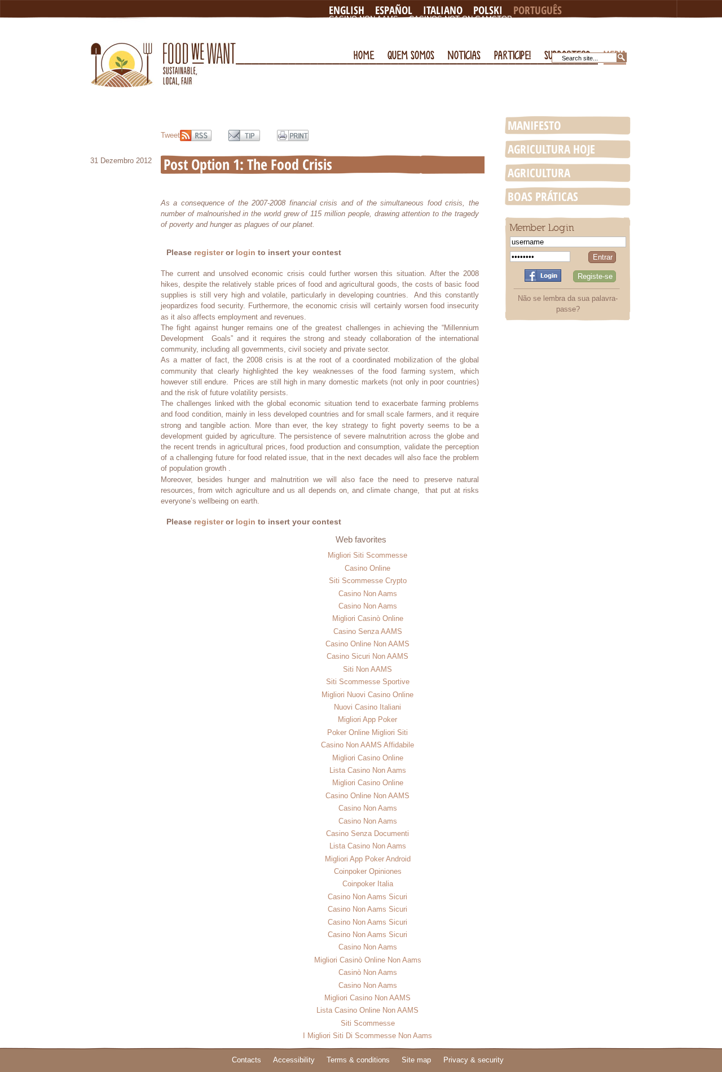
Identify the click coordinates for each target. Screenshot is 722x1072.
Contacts (246, 1060)
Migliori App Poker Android (368, 859)
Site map (416, 1060)
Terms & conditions (358, 1060)
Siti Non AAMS (367, 669)
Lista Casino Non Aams (367, 770)
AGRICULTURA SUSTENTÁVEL (539, 173)
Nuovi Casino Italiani (367, 707)
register (208, 252)
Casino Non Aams (363, 19)
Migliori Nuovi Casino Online (367, 694)
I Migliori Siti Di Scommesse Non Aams (367, 1035)
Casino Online (367, 568)
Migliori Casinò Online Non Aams (367, 960)
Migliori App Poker (367, 719)
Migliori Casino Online (367, 758)
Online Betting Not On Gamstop (515, 28)
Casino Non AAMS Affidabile (367, 745)
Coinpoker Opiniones (368, 871)
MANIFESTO (534, 125)
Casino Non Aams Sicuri (367, 896)
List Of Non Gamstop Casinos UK (396, 37)
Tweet (170, 135)
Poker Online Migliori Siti (367, 732)
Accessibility (294, 1060)
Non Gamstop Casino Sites (384, 28)
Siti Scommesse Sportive (368, 681)
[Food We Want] (163, 52)
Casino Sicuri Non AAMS (367, 656)
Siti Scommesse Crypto (368, 580)
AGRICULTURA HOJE (551, 149)
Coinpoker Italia (367, 884)
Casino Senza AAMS (367, 631)
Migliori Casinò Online (367, 618)
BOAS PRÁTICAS (543, 196)
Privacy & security (473, 1060)
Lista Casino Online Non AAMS (367, 1010)
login (246, 252)
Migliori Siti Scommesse (367, 555)
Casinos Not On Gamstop (460, 19)
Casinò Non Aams (367, 972)
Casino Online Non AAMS (367, 644)
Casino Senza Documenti (367, 833)
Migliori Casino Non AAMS (367, 998)
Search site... (580, 58)
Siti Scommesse (368, 1023)
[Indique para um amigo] (244, 135)
